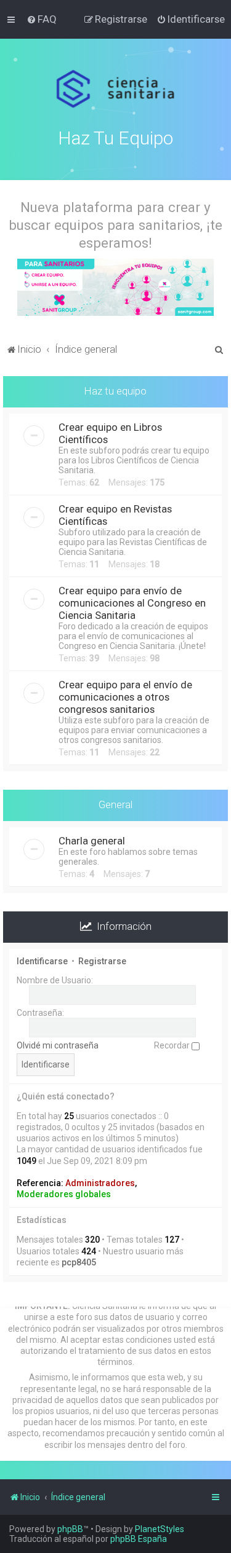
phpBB (70, 1529)
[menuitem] (41, 19)
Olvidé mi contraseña (58, 1045)
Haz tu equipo (115, 391)
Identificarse (42, 961)
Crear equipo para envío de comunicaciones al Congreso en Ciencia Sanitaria (132, 602)
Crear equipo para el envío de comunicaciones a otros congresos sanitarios (125, 696)
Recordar (173, 1045)
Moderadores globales (64, 1194)
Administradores (100, 1183)
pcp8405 (79, 1262)
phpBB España (138, 1539)
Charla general (92, 841)
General (115, 804)
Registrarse (102, 961)
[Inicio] (115, 89)
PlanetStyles (159, 1529)
